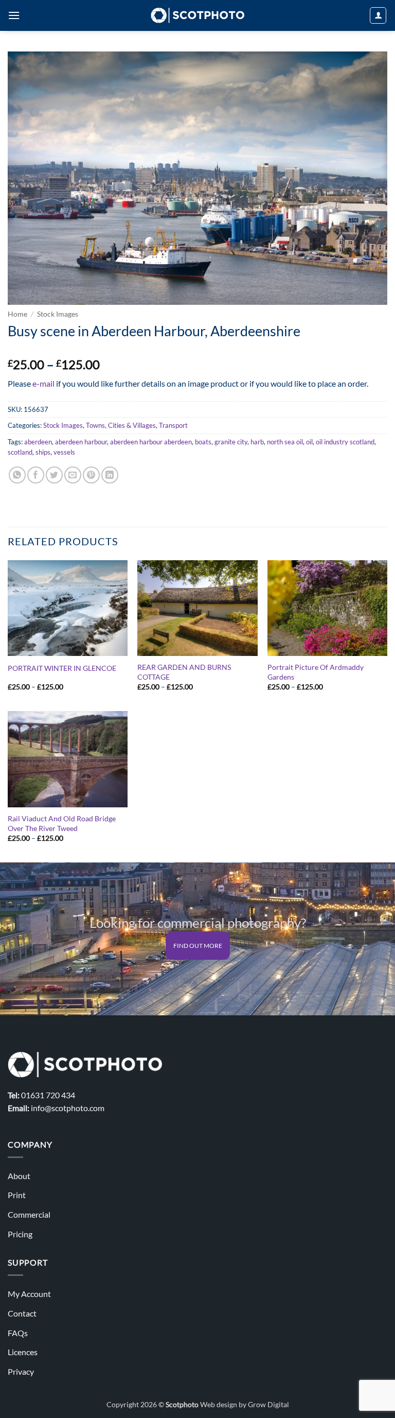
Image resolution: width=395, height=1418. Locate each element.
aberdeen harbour (81, 442)
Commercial (29, 1214)
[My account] (378, 15)
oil (309, 442)
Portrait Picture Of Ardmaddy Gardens (315, 672)
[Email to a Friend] (72, 474)
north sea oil (285, 442)
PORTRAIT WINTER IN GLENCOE (62, 668)
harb (257, 442)
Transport (173, 425)
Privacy (21, 1371)
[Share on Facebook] (35, 474)
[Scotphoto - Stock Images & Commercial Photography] (198, 15)
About (19, 1176)
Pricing (20, 1234)
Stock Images (57, 314)
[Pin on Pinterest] (91, 474)
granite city (230, 442)
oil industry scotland (345, 442)
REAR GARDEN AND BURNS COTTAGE (184, 672)
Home (17, 314)
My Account (29, 1294)
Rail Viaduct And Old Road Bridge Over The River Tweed (62, 823)
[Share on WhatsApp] (17, 474)
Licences (23, 1352)
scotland (20, 452)
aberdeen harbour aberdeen (151, 442)
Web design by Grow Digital (244, 1404)
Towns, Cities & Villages (121, 425)
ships (42, 452)
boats (203, 442)
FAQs (18, 1333)
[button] (14, 15)
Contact (22, 1313)
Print (17, 1195)
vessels (64, 452)
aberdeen (38, 442)
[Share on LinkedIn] (109, 474)
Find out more (197, 945)
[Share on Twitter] (54, 474)
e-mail (43, 383)
